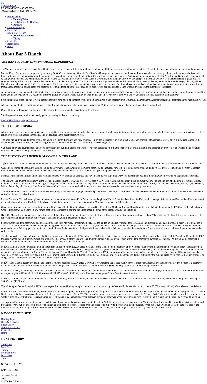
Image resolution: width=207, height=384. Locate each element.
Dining (16, 38)
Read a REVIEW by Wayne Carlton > (19, 120)
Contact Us (12, 41)
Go (3, 378)
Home (10, 46)
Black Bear (6, 355)
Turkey (4, 350)
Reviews (17, 24)
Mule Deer (6, 347)
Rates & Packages (16, 27)
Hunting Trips (14, 16)
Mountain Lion (8, 352)
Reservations (13, 43)
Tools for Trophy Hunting (25, 22)
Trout (3, 358)
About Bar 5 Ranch (16, 33)
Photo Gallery (14, 30)
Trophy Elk (6, 344)
